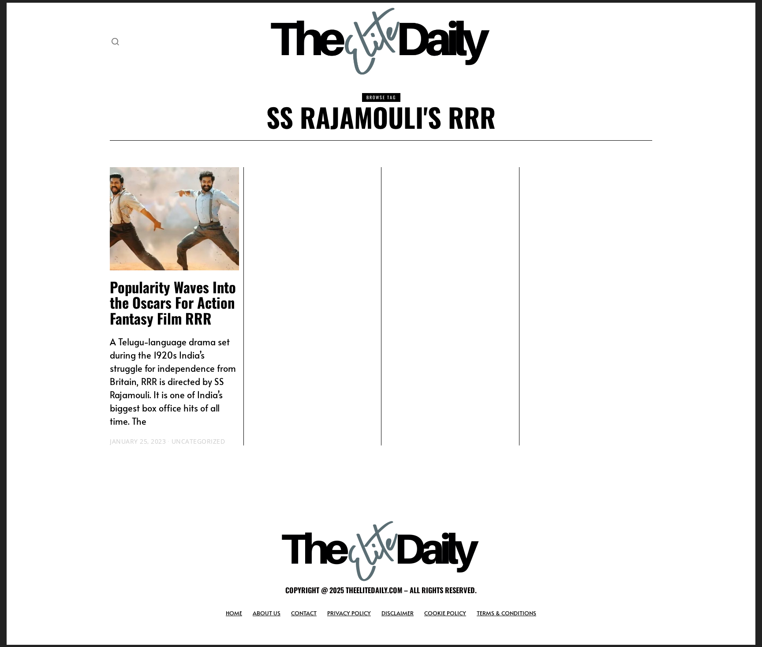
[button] (115, 41)
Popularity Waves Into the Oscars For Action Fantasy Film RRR (173, 302)
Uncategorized (198, 441)
